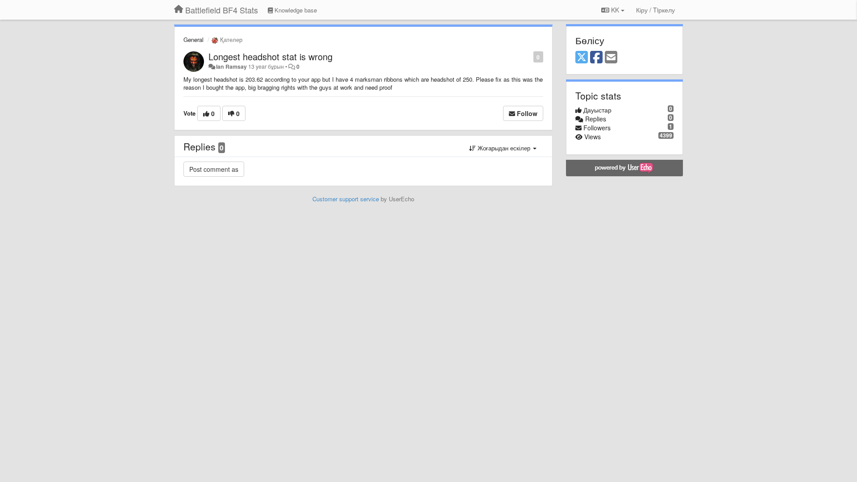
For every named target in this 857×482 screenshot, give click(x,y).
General (193, 39)
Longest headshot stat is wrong (270, 56)
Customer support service (345, 199)
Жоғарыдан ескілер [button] (504, 148)
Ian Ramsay (231, 66)
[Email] (611, 57)
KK (615, 9)
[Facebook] (596, 57)
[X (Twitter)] (581, 57)
